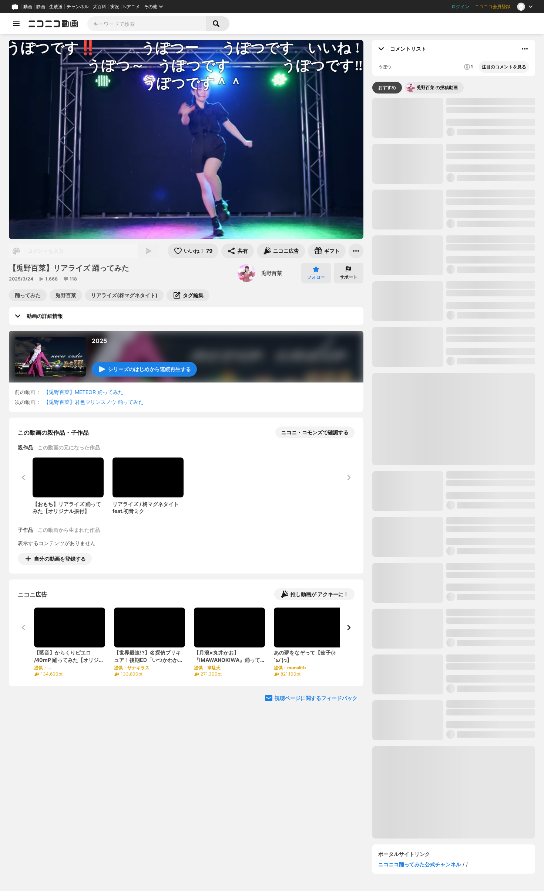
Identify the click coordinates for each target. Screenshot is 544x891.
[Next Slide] (349, 627)
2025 (99, 340)
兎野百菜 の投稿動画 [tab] (437, 87)
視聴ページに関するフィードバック (316, 698)
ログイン (460, 6)
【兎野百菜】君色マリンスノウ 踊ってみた (94, 402)
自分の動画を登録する (60, 558)
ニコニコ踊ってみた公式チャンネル (419, 864)
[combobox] (146, 23)
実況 (114, 6)
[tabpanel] (453, 468)
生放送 (56, 6)
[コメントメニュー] (524, 48)
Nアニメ (131, 6)
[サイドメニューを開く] (16, 23)
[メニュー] (356, 251)
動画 (27, 6)
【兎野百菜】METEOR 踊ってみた (83, 392)
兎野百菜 (271, 273)
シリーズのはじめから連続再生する (149, 369)
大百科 (99, 6)
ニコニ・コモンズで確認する (315, 432)
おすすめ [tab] (387, 87)
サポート (348, 277)
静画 (40, 6)
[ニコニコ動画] (53, 23)
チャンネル (78, 6)
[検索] (217, 23)
